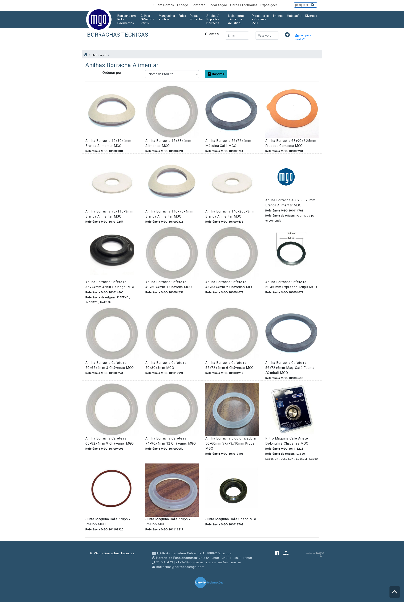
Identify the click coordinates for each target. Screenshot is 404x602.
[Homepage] (85, 55)
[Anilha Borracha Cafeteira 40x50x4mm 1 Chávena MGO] (172, 253)
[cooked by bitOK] (314, 554)
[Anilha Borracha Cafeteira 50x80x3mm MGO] (172, 333)
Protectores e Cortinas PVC (260, 19)
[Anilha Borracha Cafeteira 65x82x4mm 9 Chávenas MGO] (112, 409)
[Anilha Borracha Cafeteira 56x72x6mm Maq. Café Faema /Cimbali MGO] (292, 333)
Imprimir (217, 74)
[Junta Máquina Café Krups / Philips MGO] (112, 490)
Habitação (294, 16)
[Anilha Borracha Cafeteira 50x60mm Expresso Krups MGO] (292, 253)
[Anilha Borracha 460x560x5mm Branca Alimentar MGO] (286, 176)
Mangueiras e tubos (167, 17)
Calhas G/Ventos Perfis (147, 19)
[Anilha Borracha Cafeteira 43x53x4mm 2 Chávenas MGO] (232, 253)
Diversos (311, 16)
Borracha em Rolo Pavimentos (126, 19)
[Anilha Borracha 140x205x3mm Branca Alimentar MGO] (232, 182)
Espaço (183, 5)
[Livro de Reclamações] (209, 582)
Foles (182, 16)
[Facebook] (279, 553)
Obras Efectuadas (244, 5)
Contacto (199, 5)
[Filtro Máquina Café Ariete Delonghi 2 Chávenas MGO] (292, 409)
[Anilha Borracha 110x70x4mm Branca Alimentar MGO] (172, 182)
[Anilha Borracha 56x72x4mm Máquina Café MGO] (232, 112)
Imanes (278, 16)
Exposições (269, 5)
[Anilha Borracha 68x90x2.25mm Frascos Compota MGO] (292, 112)
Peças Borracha (196, 17)
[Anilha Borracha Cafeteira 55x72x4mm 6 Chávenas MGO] (232, 333)
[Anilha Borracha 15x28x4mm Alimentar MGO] (172, 112)
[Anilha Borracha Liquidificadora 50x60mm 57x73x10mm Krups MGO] (232, 409)
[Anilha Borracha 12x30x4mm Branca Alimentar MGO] (112, 112)
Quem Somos (164, 5)
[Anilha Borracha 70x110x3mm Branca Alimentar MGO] (112, 182)
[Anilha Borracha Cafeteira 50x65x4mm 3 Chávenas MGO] (112, 333)
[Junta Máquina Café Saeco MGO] (232, 490)
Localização (218, 5)
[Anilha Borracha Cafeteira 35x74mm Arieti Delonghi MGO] (112, 253)
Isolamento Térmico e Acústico (236, 19)
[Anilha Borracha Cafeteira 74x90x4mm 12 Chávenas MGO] (172, 409)
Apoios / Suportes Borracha (212, 19)
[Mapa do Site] (286, 553)
